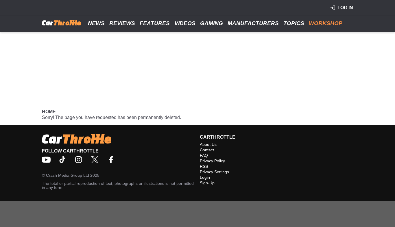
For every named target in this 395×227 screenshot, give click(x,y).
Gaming (211, 23)
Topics (293, 23)
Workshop (325, 23)
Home (49, 111)
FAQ (204, 155)
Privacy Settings (214, 172)
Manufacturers (253, 23)
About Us (208, 144)
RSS (204, 166)
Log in (345, 7)
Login (205, 177)
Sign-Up (207, 183)
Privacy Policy (212, 161)
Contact (207, 150)
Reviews (122, 23)
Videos (184, 23)
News (96, 23)
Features (155, 23)
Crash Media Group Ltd (67, 175)
